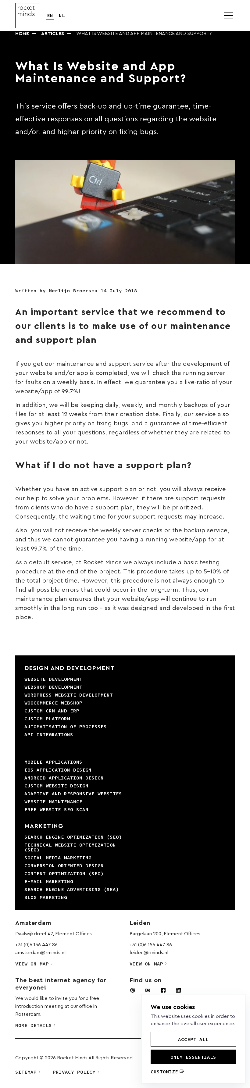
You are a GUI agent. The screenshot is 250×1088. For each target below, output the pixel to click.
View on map (32, 964)
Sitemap (26, 1072)
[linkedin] (178, 990)
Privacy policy (74, 1072)
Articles (52, 33)
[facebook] (163, 990)
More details (33, 1025)
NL (62, 15)
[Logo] (27, 15)
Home (22, 33)
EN (50, 15)
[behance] (148, 990)
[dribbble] (133, 990)
